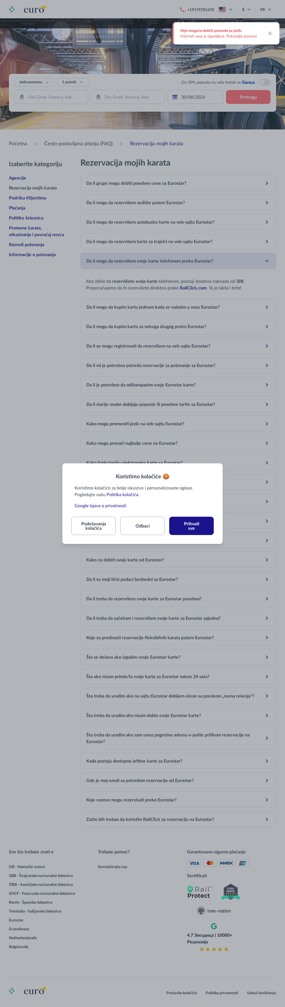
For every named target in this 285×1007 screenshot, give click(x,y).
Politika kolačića (122, 494)
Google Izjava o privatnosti (100, 505)
